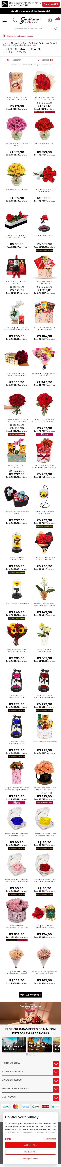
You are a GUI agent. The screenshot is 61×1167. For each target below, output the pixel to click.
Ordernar (17, 60)
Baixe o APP (51, 4)
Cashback (50, 20)
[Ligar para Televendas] (14, 20)
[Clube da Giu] (30, 1023)
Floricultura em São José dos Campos (38, 1046)
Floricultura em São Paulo (12, 1048)
